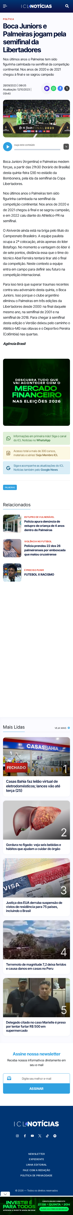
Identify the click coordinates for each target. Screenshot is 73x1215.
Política (8, 19)
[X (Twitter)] (67, 88)
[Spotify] (55, 1135)
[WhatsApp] (53, 88)
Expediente (36, 1159)
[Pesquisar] (67, 5)
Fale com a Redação (36, 1170)
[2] (36, 820)
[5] (36, 997)
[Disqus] (36, 647)
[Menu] (6, 6)
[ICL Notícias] (36, 6)
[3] (36, 877)
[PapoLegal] (46, 88)
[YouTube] (32, 1135)
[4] (36, 939)
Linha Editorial (36, 1164)
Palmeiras (10, 487)
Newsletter (36, 1153)
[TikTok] (47, 1135)
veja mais (61, 728)
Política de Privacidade (36, 1175)
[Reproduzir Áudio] (7, 146)
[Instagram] (17, 1135)
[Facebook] (60, 88)
